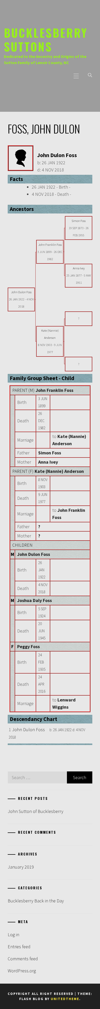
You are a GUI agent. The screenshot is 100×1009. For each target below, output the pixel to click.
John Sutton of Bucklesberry (35, 811)
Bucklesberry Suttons (46, 39)
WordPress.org (22, 971)
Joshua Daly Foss (34, 600)
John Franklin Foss (54, 390)
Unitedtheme (65, 999)
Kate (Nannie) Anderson (59, 471)
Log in (13, 934)
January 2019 (21, 867)
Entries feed (19, 947)
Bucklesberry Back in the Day (36, 901)
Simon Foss (49, 453)
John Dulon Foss (33, 554)
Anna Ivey (48, 462)
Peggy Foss (28, 646)
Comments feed (23, 959)
